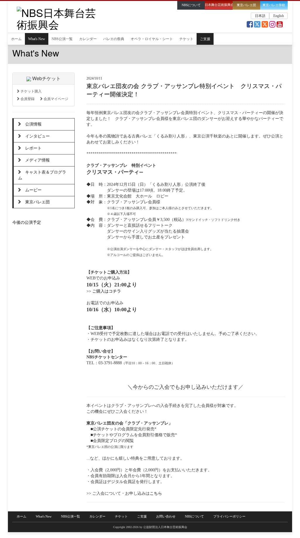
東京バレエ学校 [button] (273, 5)
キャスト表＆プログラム (42, 175)
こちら (156, 493)
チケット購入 (31, 91)
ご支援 (205, 39)
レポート (31, 148)
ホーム (16, 39)
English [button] (278, 16)
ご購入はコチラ (106, 291)
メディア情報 (35, 160)
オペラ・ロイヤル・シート (152, 39)
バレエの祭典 (113, 39)
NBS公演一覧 (62, 39)
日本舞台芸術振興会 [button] (218, 4)
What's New (36, 39)
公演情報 (31, 124)
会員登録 (27, 99)
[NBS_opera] (265, 25)
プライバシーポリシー (229, 516)
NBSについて (194, 516)
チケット (186, 39)
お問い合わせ (165, 516)
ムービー (31, 190)
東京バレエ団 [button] (246, 5)
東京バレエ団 (35, 202)
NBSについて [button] (191, 5)
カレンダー (88, 39)
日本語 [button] (260, 16)
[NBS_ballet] (257, 25)
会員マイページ (55, 99)
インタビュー (35, 136)
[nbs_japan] (272, 25)
